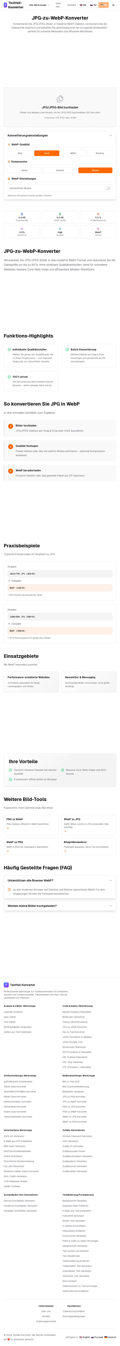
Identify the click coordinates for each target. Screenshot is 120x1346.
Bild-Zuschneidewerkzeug (75, 1086)
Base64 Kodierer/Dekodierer (76, 1012)
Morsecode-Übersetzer (74, 1047)
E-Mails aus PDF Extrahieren (18, 1141)
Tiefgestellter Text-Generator (77, 1266)
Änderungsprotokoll (46, 1321)
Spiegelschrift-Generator (75, 1246)
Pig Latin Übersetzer (14, 1166)
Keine (25, 170)
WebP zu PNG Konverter (74, 1121)
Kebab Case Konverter (15, 1096)
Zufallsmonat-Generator (74, 1166)
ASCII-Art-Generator (14, 1136)
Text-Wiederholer (71, 1256)
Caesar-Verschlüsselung (74, 1022)
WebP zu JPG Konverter (74, 1116)
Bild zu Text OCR (70, 1081)
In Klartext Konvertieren (74, 1225)
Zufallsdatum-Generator (74, 1161)
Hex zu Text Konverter (73, 1032)
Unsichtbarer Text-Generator (76, 1271)
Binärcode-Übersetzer (73, 1017)
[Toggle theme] (113, 5)
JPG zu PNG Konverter (73, 1096)
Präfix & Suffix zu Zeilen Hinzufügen (80, 1241)
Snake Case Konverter (15, 1111)
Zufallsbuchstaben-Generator (77, 1156)
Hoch (47, 153)
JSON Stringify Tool (72, 1042)
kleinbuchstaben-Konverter (17, 1101)
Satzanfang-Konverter (15, 1106)
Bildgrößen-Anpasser (73, 1091)
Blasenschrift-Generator (74, 1200)
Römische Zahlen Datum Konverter (21, 1171)
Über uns (58, 5)
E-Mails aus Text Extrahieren (76, 1210)
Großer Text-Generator (73, 1220)
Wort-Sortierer (69, 1281)
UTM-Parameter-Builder (16, 1181)
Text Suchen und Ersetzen (75, 1251)
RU (93, 5)
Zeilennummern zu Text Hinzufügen (80, 1286)
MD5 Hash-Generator (14, 1146)
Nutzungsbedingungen (73, 1316)
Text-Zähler (9, 1022)
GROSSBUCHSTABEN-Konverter (20, 1091)
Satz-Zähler (10, 1017)
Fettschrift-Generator (73, 1215)
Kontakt (72, 5)
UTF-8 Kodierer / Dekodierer (76, 1067)
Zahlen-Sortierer (12, 1186)
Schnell (60, 170)
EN (83, 5)
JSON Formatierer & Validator (77, 1037)
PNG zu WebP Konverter (74, 1111)
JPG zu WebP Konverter (74, 1101)
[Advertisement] (60, 60)
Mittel (73, 153)
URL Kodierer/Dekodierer (75, 1057)
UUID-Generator (70, 1141)
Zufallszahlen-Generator (74, 1171)
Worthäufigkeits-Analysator (18, 1027)
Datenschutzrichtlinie (74, 1311)
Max (20, 153)
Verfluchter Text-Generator (76, 1276)
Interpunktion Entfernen (73, 1230)
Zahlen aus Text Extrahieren (18, 1032)
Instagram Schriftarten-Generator (20, 1210)
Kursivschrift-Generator (74, 1235)
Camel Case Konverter (15, 1086)
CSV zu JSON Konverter (74, 1027)
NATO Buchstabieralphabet (17, 1151)
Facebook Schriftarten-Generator (21, 1205)
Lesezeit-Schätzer (13, 1012)
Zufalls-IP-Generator (73, 1146)
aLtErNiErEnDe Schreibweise (18, 1081)
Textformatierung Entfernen (75, 1261)
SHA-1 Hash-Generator (15, 1176)
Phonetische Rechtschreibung (19, 1161)
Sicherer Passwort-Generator (77, 1136)
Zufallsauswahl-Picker (73, 1151)
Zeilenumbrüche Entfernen (75, 1291)
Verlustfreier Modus (20, 188)
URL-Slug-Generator (72, 1062)
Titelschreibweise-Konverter (18, 1116)
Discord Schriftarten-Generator (19, 1200)
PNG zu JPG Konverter (73, 1106)
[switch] (107, 188)
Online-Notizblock (13, 1156)
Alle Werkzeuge (37, 5)
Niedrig (100, 153)
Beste (95, 170)
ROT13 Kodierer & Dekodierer (77, 1052)
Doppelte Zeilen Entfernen (75, 1205)
